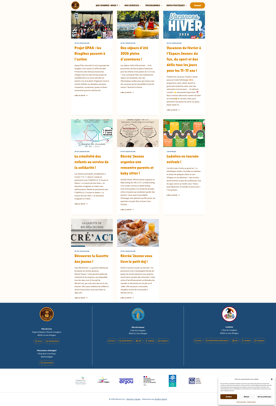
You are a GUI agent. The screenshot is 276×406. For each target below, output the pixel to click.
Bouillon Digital (161, 399)
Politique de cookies (241, 402)
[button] (272, 379)
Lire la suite (81, 95)
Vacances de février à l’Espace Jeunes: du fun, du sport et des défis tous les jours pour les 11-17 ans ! (184, 59)
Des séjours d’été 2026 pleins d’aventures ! (134, 53)
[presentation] (92, 25)
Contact (197, 5)
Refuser (246, 397)
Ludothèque (171, 151)
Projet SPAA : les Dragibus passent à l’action (89, 53)
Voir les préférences (264, 397)
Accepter (229, 397)
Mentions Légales (251, 402)
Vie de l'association (81, 43)
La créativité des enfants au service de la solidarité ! (91, 162)
